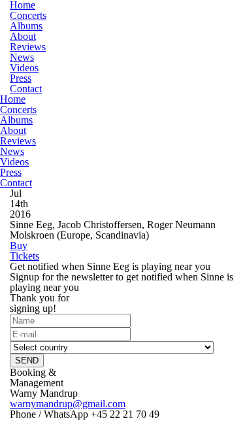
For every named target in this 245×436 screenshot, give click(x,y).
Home (12, 99)
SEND (27, 360)
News (22, 57)
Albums (26, 25)
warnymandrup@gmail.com (67, 403)
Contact (26, 88)
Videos (24, 67)
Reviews (28, 46)
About (23, 36)
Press (20, 78)
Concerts (28, 15)
